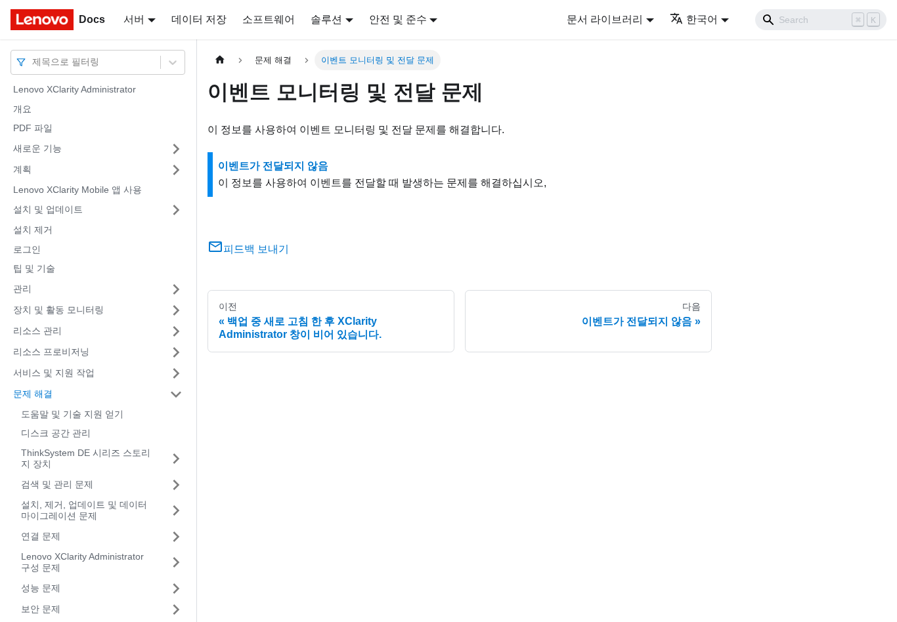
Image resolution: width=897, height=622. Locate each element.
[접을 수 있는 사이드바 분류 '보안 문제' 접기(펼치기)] (176, 609)
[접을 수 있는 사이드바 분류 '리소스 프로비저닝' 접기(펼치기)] (176, 352)
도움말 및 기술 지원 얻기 (72, 414)
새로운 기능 (37, 148)
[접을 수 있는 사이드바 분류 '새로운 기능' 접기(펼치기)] (176, 148)
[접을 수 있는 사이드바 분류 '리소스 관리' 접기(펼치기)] (176, 331)
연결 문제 (40, 536)
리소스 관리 (37, 330)
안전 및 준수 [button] (398, 19)
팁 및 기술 (34, 268)
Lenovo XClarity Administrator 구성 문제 (82, 562)
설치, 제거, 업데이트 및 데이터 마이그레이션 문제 (84, 510)
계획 (22, 169)
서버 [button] (133, 19)
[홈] (220, 60)
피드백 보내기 (256, 249)
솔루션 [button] (326, 19)
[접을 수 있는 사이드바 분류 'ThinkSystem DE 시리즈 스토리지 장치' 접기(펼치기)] (176, 459)
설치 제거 (33, 229)
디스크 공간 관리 (56, 433)
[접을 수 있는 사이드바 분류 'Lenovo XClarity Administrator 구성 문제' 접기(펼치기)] (176, 562)
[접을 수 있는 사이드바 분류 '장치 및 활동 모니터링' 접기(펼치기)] (176, 310)
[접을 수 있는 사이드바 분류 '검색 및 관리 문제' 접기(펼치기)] (176, 484)
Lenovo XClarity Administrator (74, 89)
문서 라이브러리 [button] (605, 19)
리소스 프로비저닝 (51, 351)
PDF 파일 (33, 128)
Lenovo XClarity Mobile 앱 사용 (77, 189)
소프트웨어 (268, 19)
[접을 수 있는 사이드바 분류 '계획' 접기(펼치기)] (176, 169)
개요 (22, 109)
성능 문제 (40, 588)
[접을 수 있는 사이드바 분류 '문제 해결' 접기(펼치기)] (176, 394)
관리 (22, 288)
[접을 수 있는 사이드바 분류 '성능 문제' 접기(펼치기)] (176, 588)
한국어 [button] (702, 19)
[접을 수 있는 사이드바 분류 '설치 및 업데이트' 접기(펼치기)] (176, 209)
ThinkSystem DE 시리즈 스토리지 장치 (85, 458)
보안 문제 (40, 609)
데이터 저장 (199, 19)
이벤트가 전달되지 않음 (273, 165)
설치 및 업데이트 (48, 209)
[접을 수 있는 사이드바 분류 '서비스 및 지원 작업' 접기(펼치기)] (176, 373)
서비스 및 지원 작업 (54, 372)
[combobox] (33, 62)
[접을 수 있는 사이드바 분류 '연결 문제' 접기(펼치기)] (176, 536)
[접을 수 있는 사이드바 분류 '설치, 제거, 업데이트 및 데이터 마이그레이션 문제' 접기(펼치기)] (176, 510)
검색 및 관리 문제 (57, 484)
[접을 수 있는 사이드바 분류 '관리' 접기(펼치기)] (176, 289)
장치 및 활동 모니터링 (58, 309)
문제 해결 (33, 393)
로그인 (27, 249)
